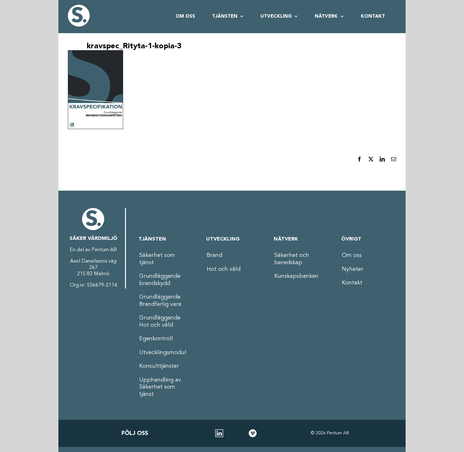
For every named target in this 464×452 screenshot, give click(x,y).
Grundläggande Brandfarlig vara (160, 300)
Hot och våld (224, 269)
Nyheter (352, 269)
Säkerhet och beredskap (291, 259)
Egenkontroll (156, 339)
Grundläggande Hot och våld (160, 321)
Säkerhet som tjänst (157, 259)
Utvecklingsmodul (162, 352)
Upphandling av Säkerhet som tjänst (160, 387)
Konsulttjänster (159, 366)
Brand (214, 255)
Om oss (352, 255)
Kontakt (352, 283)
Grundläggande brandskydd (160, 279)
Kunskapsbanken (296, 276)
